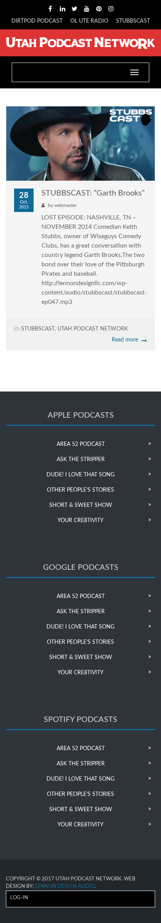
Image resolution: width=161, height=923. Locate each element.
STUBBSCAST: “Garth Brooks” (93, 193)
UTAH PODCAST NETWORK (92, 329)
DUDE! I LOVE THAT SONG (80, 475)
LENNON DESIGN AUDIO (65, 886)
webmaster (65, 205)
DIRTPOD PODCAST (37, 21)
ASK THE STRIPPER (81, 459)
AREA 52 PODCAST (81, 444)
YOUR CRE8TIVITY (80, 520)
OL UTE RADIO (89, 21)
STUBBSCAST (133, 21)
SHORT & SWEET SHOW (80, 505)
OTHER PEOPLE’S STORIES (80, 490)
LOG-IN (19, 897)
